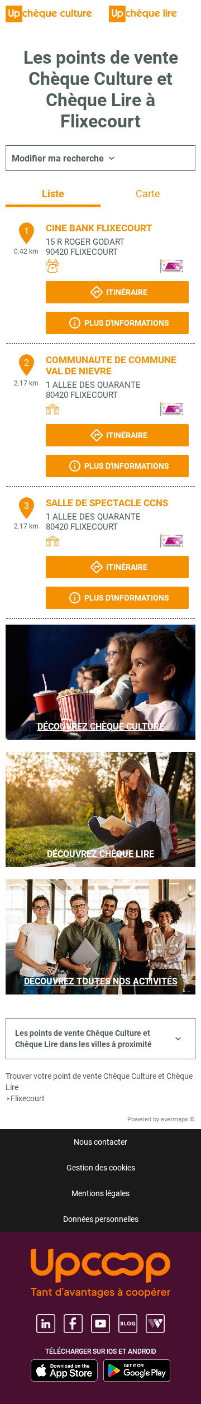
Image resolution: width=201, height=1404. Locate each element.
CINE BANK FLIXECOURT (99, 228)
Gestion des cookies (100, 1167)
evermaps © (178, 1119)
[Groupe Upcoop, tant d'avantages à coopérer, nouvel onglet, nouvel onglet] (100, 1274)
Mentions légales (100, 1193)
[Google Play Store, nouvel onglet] (136, 1370)
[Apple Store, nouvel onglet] (64, 1370)
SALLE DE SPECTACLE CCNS (107, 502)
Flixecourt (28, 1098)
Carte (148, 193)
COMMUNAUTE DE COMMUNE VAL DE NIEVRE (111, 365)
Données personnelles (100, 1219)
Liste (53, 193)
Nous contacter (100, 1142)
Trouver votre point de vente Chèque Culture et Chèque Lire (99, 1082)
